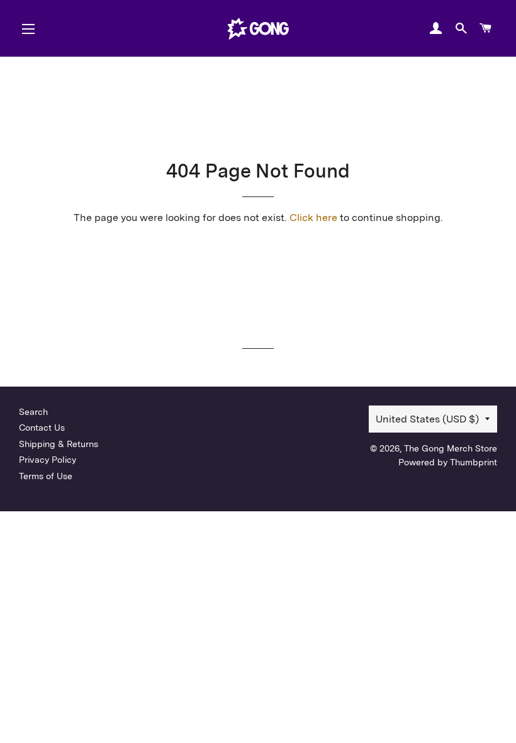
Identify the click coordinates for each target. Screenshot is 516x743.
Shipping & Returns (58, 444)
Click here (313, 218)
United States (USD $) (427, 419)
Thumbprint (473, 462)
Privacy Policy (47, 460)
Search (33, 412)
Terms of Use (45, 476)
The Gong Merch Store (450, 448)
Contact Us (42, 428)
